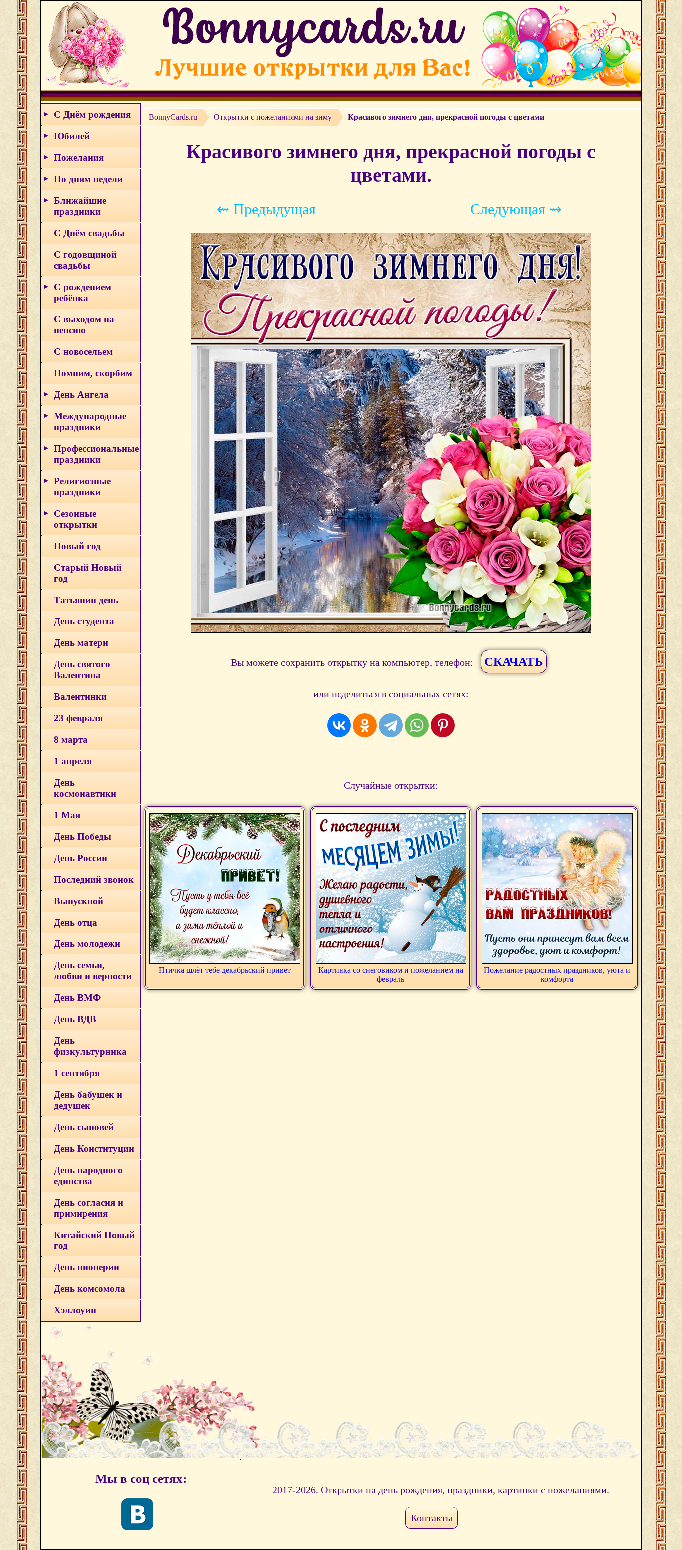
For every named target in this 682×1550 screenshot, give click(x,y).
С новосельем (83, 351)
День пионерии (86, 1267)
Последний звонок (94, 879)
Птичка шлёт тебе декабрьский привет (225, 970)
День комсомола (89, 1288)
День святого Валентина (82, 669)
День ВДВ (75, 1019)
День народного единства (88, 1175)
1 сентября (77, 1073)
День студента (84, 621)
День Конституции (94, 1148)
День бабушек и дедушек (88, 1100)
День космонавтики (85, 788)
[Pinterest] (443, 725)
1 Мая (67, 815)
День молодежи (87, 943)
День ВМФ (77, 997)
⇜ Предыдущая (266, 209)
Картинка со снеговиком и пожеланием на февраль (390, 974)
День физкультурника (90, 1046)
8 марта (71, 739)
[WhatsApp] (417, 725)
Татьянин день (86, 600)
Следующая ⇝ (516, 209)
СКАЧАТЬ (513, 661)
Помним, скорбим (93, 373)
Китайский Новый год (94, 1240)
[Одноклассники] (365, 725)
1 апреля (73, 761)
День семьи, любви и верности (93, 970)
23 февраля (78, 718)
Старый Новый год (88, 573)
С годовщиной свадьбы (85, 260)
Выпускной (78, 901)
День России (80, 858)
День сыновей (84, 1127)
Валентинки (80, 696)
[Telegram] (391, 725)
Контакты (431, 1517)
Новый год (77, 546)
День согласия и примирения (88, 1208)
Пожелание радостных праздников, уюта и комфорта (557, 974)
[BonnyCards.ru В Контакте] (137, 1514)
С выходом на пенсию (84, 324)
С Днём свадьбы (89, 233)
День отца (75, 922)
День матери (81, 642)
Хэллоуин (75, 1310)
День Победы (82, 836)
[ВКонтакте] (339, 725)
